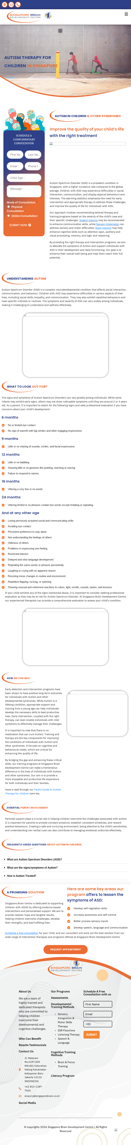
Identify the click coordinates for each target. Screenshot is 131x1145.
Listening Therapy (69, 1034)
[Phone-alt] (18, 5)
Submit (91, 1035)
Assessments (59, 998)
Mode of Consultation (22, 202)
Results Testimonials (32, 1045)
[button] (126, 14)
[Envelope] (11, 5)
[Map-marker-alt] (5, 5)
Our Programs (60, 991)
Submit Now (18, 225)
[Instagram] (25, 1109)
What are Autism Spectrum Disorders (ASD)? (34, 859)
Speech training (88, 220)
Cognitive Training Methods (63, 1053)
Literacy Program (62, 1076)
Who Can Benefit (30, 1039)
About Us (25, 991)
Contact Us (26, 1051)
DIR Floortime (66, 1030)
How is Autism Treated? (21, 875)
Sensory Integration (107, 224)
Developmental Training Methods (62, 1005)
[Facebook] (20, 1109)
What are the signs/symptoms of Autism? (32, 867)
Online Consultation (24, 216)
